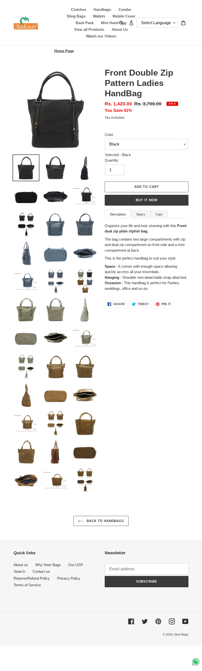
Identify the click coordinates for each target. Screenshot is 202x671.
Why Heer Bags (48, 565)
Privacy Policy (68, 578)
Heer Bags (181, 634)
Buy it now (146, 200)
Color (109, 134)
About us (21, 565)
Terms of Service (27, 585)
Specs (140, 214)
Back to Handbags (104, 521)
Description (118, 214)
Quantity (111, 160)
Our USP (75, 565)
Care (159, 214)
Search (19, 571)
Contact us (41, 571)
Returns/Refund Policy (32, 578)
